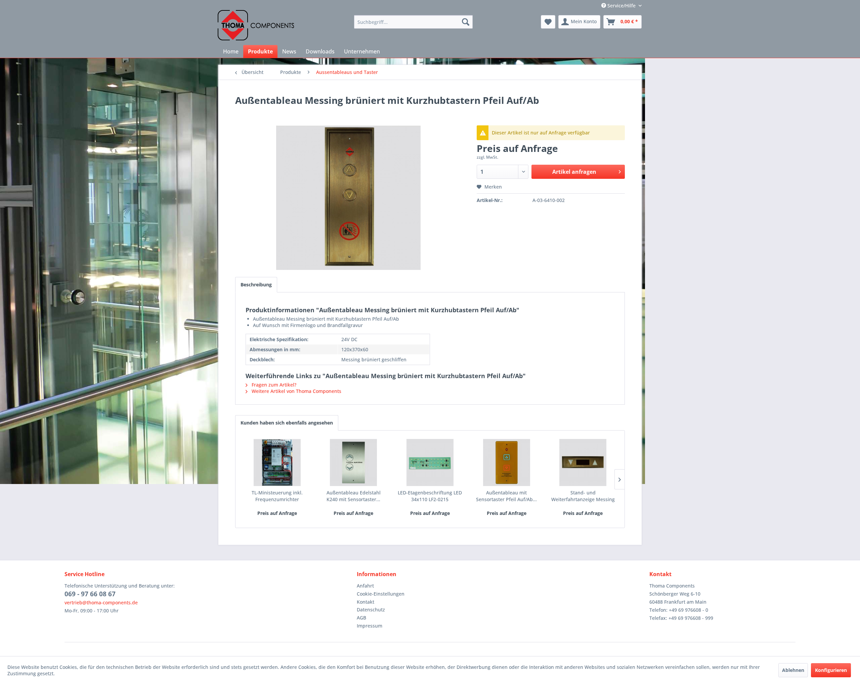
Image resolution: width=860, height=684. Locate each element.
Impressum (369, 625)
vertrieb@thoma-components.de (101, 602)
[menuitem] (413, 22)
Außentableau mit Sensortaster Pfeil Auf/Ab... (506, 495)
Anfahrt (365, 585)
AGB (361, 617)
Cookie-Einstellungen (380, 594)
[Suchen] (466, 22)
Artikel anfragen (574, 171)
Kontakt (365, 602)
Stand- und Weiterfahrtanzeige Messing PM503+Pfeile (583, 496)
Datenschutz (371, 609)
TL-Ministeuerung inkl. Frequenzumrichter (277, 495)
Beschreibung (256, 284)
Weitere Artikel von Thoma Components (295, 391)
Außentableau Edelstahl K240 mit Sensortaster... (354, 495)
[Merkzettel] (548, 22)
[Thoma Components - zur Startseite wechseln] (256, 25)
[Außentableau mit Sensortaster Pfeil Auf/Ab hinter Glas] (506, 462)
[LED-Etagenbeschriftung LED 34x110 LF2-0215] (430, 462)
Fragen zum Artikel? (273, 384)
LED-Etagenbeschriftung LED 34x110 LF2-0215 (430, 495)
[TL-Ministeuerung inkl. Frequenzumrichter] (277, 462)
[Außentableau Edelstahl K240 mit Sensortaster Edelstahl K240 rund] (353, 462)
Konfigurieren (831, 670)
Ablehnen (793, 670)
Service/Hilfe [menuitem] (621, 5)
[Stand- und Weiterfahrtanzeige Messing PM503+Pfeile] (583, 462)
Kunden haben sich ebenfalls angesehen (287, 422)
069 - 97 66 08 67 (90, 594)
